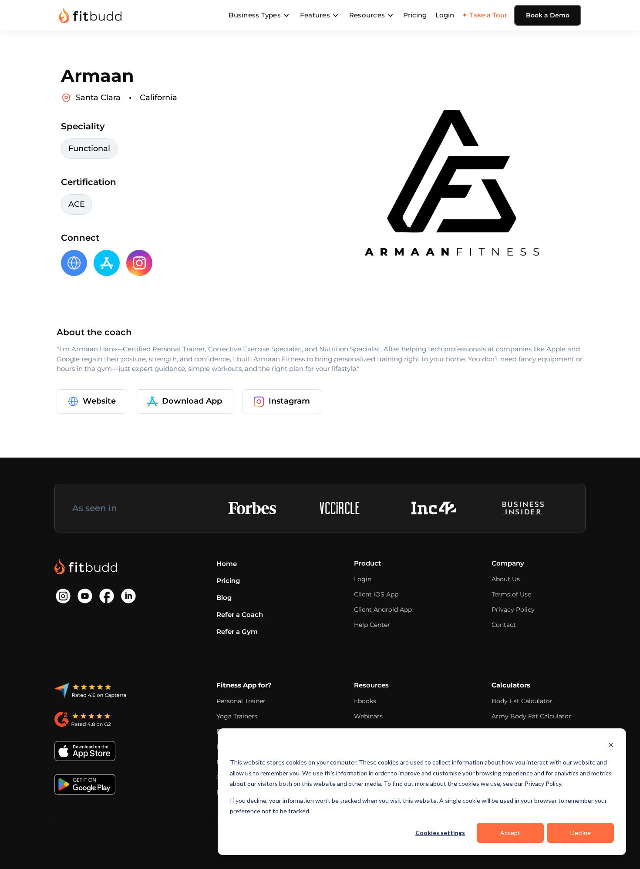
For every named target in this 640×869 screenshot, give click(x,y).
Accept (510, 832)
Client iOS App (376, 594)
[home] (90, 15)
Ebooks (365, 701)
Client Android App (383, 609)
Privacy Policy (513, 609)
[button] (259, 15)
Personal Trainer (241, 701)
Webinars (368, 716)
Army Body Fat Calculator (531, 716)
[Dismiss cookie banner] (611, 746)
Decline (580, 832)
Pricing (415, 15)
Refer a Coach (239, 614)
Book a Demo (547, 15)
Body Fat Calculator (522, 701)
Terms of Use (511, 594)
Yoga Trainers (236, 716)
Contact (504, 625)
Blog (224, 597)
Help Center (372, 625)
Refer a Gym (237, 631)
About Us (506, 579)
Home (226, 563)
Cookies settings (440, 832)
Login (444, 15)
